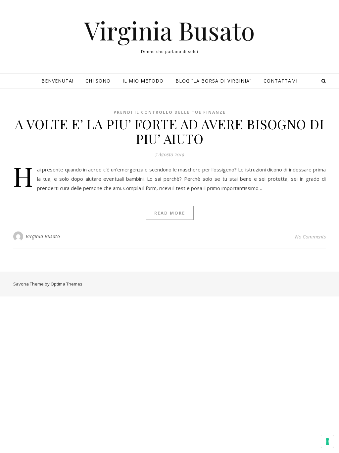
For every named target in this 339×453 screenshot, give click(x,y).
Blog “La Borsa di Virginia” (213, 81)
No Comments (310, 236)
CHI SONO (98, 81)
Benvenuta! (57, 81)
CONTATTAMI (281, 81)
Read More (169, 213)
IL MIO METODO (143, 81)
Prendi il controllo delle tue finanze (170, 112)
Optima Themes (66, 284)
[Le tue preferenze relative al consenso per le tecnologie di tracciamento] (327, 441)
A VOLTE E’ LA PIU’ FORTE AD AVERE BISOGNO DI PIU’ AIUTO (169, 131)
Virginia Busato (169, 30)
